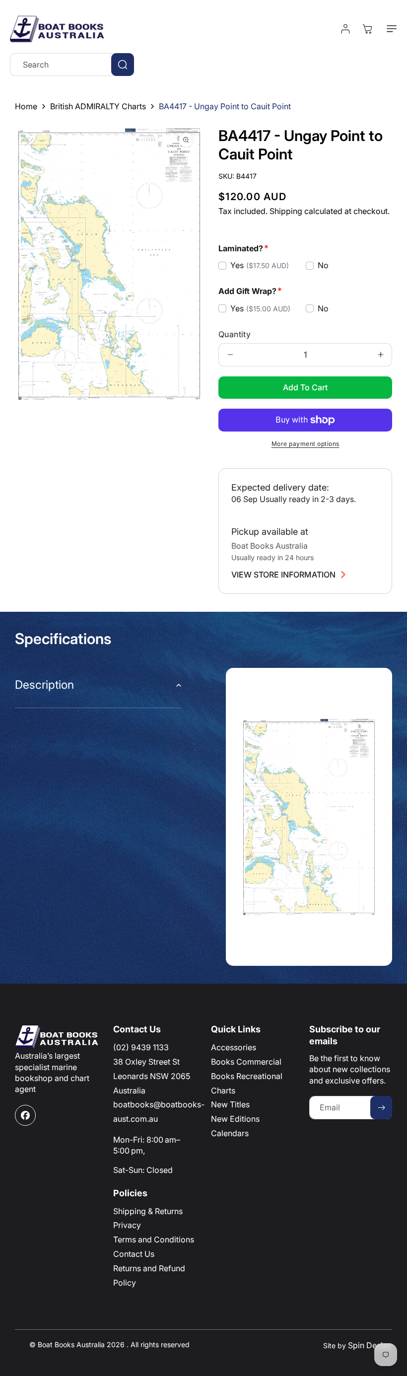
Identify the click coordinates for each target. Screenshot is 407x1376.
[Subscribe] (381, 1107)
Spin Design (370, 1345)
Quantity (234, 334)
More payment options (305, 443)
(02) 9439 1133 (141, 1047)
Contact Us (133, 1254)
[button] (389, 28)
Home (26, 106)
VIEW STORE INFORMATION (283, 574)
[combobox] (72, 64)
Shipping (286, 211)
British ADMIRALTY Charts (98, 106)
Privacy (127, 1225)
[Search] (122, 64)
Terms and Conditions (153, 1239)
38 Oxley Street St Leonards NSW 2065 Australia (151, 1076)
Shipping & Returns (148, 1211)
